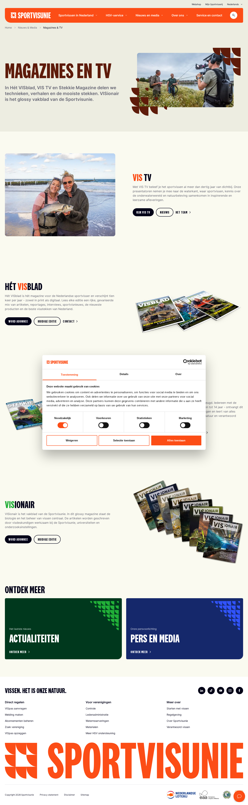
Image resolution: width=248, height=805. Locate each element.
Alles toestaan (176, 440)
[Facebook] (239, 690)
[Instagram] (230, 690)
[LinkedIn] (201, 690)
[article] (63, 628)
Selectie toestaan (124, 440)
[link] (143, 212)
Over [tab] (178, 374)
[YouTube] (220, 690)
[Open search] (233, 15)
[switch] (103, 425)
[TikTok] (211, 690)
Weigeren (72, 440)
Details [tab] (124, 374)
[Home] (31, 15)
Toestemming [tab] (69, 374)
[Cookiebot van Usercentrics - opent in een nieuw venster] (186, 362)
